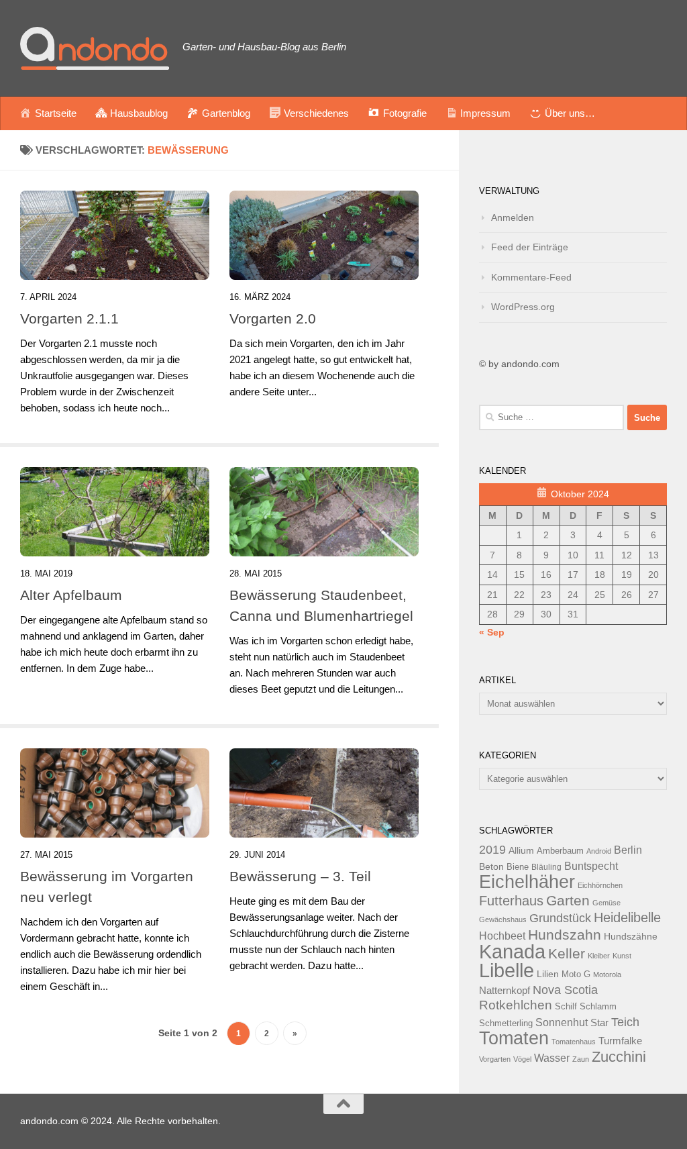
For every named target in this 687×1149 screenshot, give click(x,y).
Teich (625, 1022)
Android (598, 851)
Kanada (512, 951)
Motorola (607, 974)
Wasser (552, 1058)
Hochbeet (502, 936)
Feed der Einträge (529, 247)
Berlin (628, 850)
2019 (492, 849)
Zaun (580, 1059)
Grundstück (560, 918)
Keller (566, 953)
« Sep (492, 632)
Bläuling (546, 867)
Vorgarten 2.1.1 (69, 318)
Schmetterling (506, 1023)
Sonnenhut (561, 1022)
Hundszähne (630, 936)
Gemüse (606, 903)
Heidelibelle (627, 917)
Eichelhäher (527, 882)
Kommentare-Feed (531, 277)
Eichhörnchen (600, 885)
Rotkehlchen (515, 1005)
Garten (568, 900)
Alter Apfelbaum (71, 595)
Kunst (622, 956)
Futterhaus (511, 900)
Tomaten (514, 1038)
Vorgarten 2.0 (272, 318)
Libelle (506, 970)
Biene (518, 867)
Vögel (522, 1059)
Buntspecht (591, 866)
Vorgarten (495, 1059)
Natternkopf (504, 990)
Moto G (576, 974)
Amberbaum (560, 851)
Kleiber (599, 956)
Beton (491, 866)
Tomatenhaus (573, 1042)
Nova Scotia (565, 990)
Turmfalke (620, 1040)
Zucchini (619, 1056)
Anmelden (512, 217)
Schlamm (598, 1006)
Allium (521, 850)
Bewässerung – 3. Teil (300, 876)
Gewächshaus (503, 919)
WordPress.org (523, 306)
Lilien (548, 974)
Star (599, 1022)
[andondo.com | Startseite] (94, 48)
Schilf (566, 1006)
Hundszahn (564, 935)
